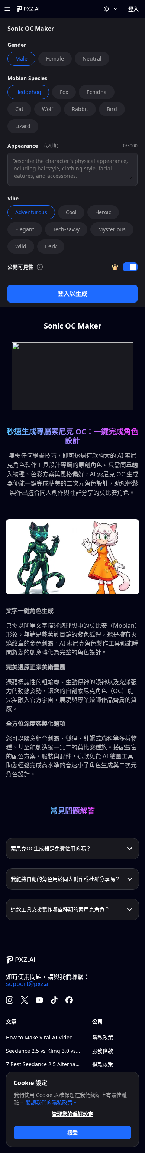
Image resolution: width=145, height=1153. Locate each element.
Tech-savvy (66, 229)
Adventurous (31, 212)
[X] (24, 1000)
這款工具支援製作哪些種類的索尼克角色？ (60, 909)
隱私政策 (102, 1037)
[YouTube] (39, 1000)
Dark (51, 246)
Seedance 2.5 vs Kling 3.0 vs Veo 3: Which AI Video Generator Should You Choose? (43, 1050)
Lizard (22, 126)
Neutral (92, 58)
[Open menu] (111, 9)
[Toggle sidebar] (7, 8)
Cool (71, 212)
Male (21, 58)
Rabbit (80, 108)
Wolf (47, 108)
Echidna (97, 91)
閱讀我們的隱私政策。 (52, 1102)
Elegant (24, 229)
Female (55, 58)
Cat (19, 108)
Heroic (103, 212)
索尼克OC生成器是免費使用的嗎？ (51, 848)
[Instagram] (9, 1000)
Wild (20, 246)
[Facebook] (69, 1000)
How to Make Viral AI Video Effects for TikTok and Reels (43, 1037)
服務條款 (102, 1050)
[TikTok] (54, 1000)
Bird (112, 108)
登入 (133, 8)
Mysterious (112, 229)
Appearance (22, 145)
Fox (64, 91)
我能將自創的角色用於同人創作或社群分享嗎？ (65, 878)
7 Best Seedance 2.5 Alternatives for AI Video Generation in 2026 (43, 1064)
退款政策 (102, 1064)
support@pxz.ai (28, 984)
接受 (72, 1132)
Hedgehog (28, 91)
